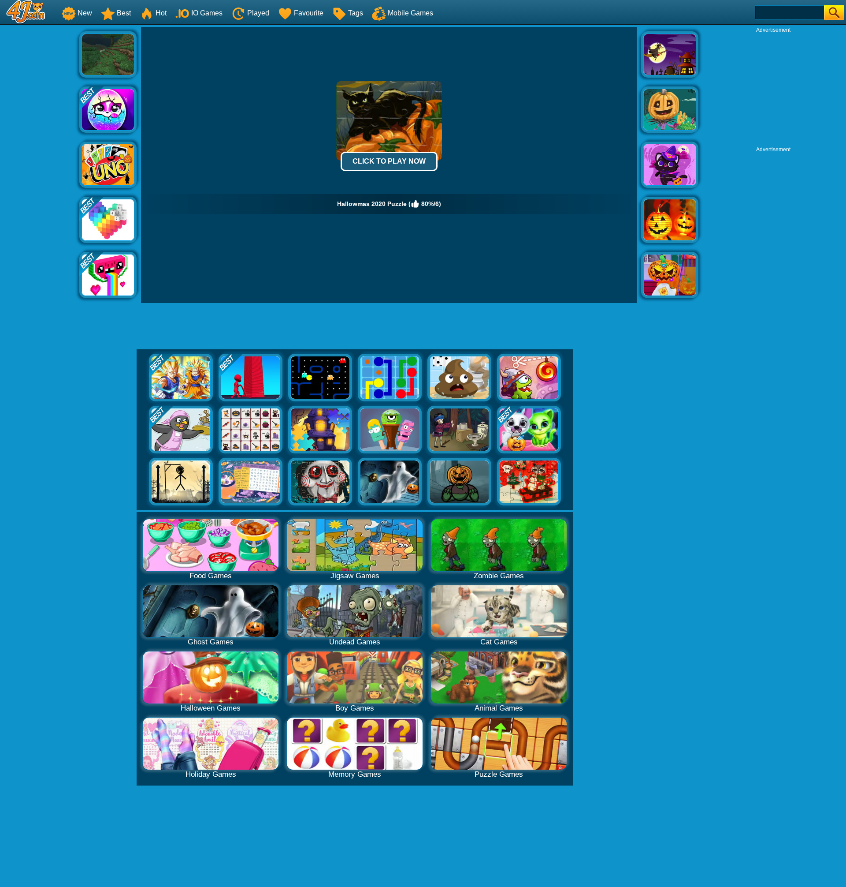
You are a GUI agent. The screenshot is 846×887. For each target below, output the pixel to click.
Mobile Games (410, 13)
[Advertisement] (39, 159)
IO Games (207, 13)
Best (124, 13)
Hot (161, 13)
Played (258, 13)
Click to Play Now (389, 161)
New (85, 13)
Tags (355, 13)
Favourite (308, 13)
